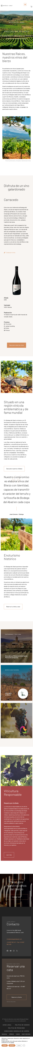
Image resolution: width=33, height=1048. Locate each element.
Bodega (4, 1034)
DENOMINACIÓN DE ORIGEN (13, 708)
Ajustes (19, 1045)
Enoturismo (26, 1034)
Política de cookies (22, 1025)
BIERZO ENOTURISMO (12, 670)
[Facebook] (7, 951)
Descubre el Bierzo (8, 694)
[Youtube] (10, 951)
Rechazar (12, 1045)
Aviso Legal (7, 1025)
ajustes (12, 1042)
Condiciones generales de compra (16, 1031)
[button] (25, 4)
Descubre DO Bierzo (9, 732)
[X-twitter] (17, 951)
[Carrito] (30, 6)
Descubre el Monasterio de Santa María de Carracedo (16, 656)
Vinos (18, 1034)
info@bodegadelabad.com (14, 939)
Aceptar (4, 1045)
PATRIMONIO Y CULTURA (13, 634)
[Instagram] (14, 951)
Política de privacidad (16, 1028)
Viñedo (11, 1034)
